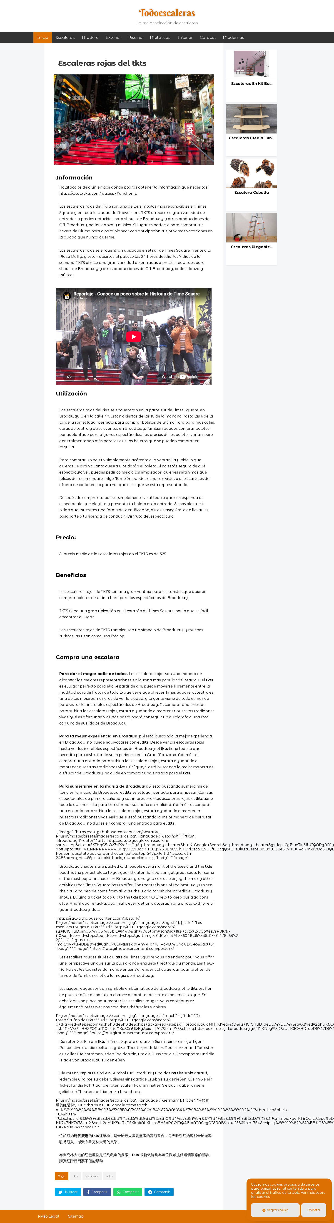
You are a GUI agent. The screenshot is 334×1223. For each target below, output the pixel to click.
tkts (75, 1176)
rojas (109, 1176)
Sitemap (76, 1216)
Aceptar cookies (277, 1210)
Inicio (42, 37)
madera (90, 37)
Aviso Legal (48, 1216)
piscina (135, 37)
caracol (208, 37)
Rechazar (314, 1210)
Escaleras (65, 37)
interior (185, 37)
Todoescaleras (167, 13)
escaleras (92, 1176)
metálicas (160, 37)
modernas (233, 37)
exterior (113, 37)
